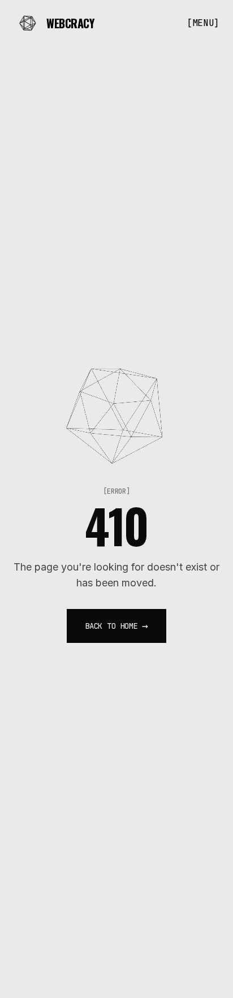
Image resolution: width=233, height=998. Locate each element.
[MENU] (203, 23)
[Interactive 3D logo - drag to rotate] (116, 411)
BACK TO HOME (116, 625)
